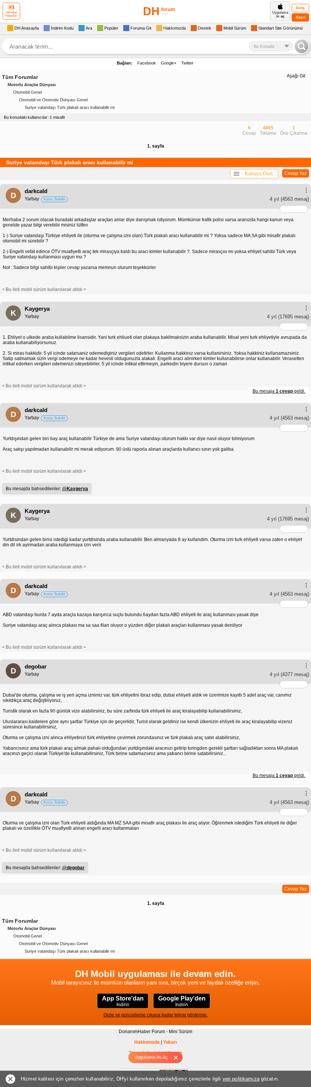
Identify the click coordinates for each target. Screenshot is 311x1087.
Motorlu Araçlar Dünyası (32, 84)
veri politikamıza (241, 1079)
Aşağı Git (296, 76)
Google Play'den (182, 1001)
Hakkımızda (147, 1042)
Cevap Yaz (295, 173)
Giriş (300, 8)
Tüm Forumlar (20, 77)
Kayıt (300, 17)
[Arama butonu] (301, 46)
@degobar (73, 867)
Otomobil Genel (27, 92)
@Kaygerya (75, 488)
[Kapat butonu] (178, 1057)
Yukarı (170, 1042)
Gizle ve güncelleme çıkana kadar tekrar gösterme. (156, 1015)
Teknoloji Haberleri (11, 14)
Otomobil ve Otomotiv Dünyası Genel (53, 100)
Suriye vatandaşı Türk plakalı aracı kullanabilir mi (70, 107)
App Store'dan (123, 1001)
